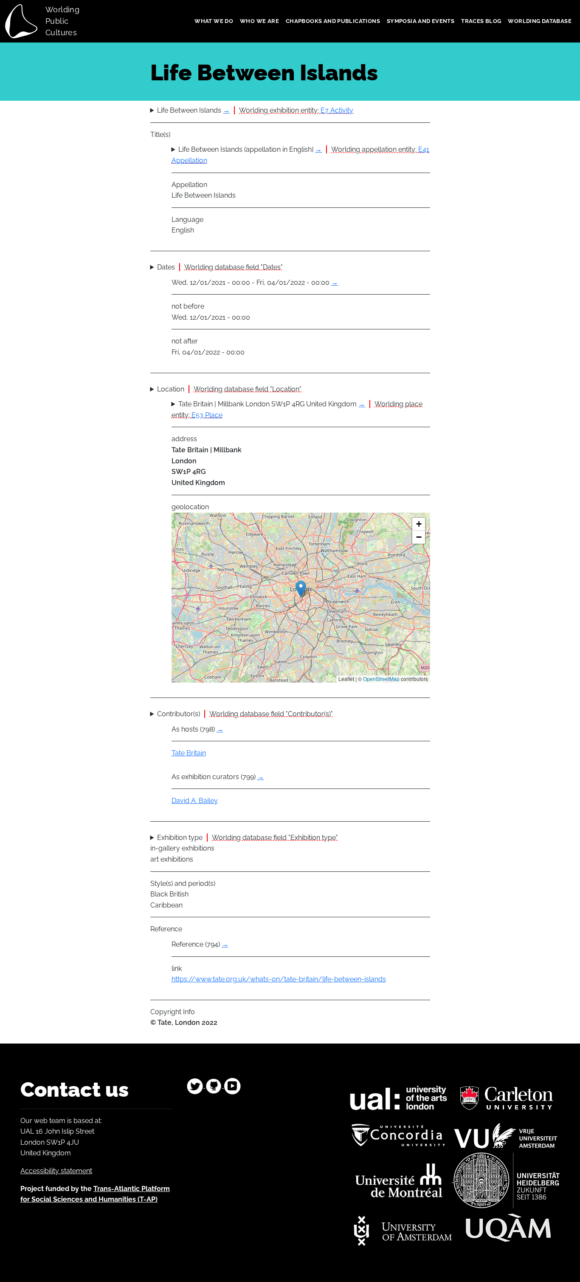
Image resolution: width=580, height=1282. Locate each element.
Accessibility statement (56, 1171)
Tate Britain (189, 753)
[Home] (24, 21)
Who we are (259, 21)
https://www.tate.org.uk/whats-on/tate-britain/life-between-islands (279, 979)
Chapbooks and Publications (333, 21)
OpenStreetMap (381, 678)
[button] (301, 589)
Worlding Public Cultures (62, 21)
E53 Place (206, 415)
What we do (213, 21)
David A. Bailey (195, 801)
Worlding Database (540, 21)
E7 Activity (337, 110)
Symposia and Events (420, 21)
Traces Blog (481, 21)
